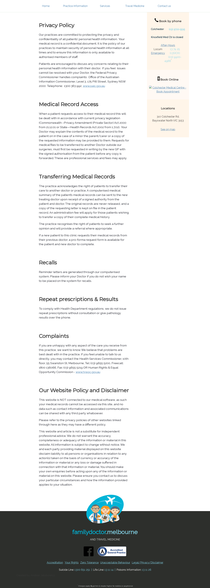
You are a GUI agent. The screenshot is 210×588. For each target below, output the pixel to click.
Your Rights (72, 562)
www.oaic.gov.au (94, 86)
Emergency (158, 53)
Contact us (164, 6)
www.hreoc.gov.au (88, 372)
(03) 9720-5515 (177, 29)
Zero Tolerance (89, 562)
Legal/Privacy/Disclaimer (147, 562)
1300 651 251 (82, 569)
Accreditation (55, 562)
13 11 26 (146, 569)
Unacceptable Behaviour (115, 562)
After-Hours (168, 45)
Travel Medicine (134, 6)
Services (105, 6)
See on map (168, 129)
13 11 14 (109, 569)
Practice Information (75, 6)
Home (46, 6)
